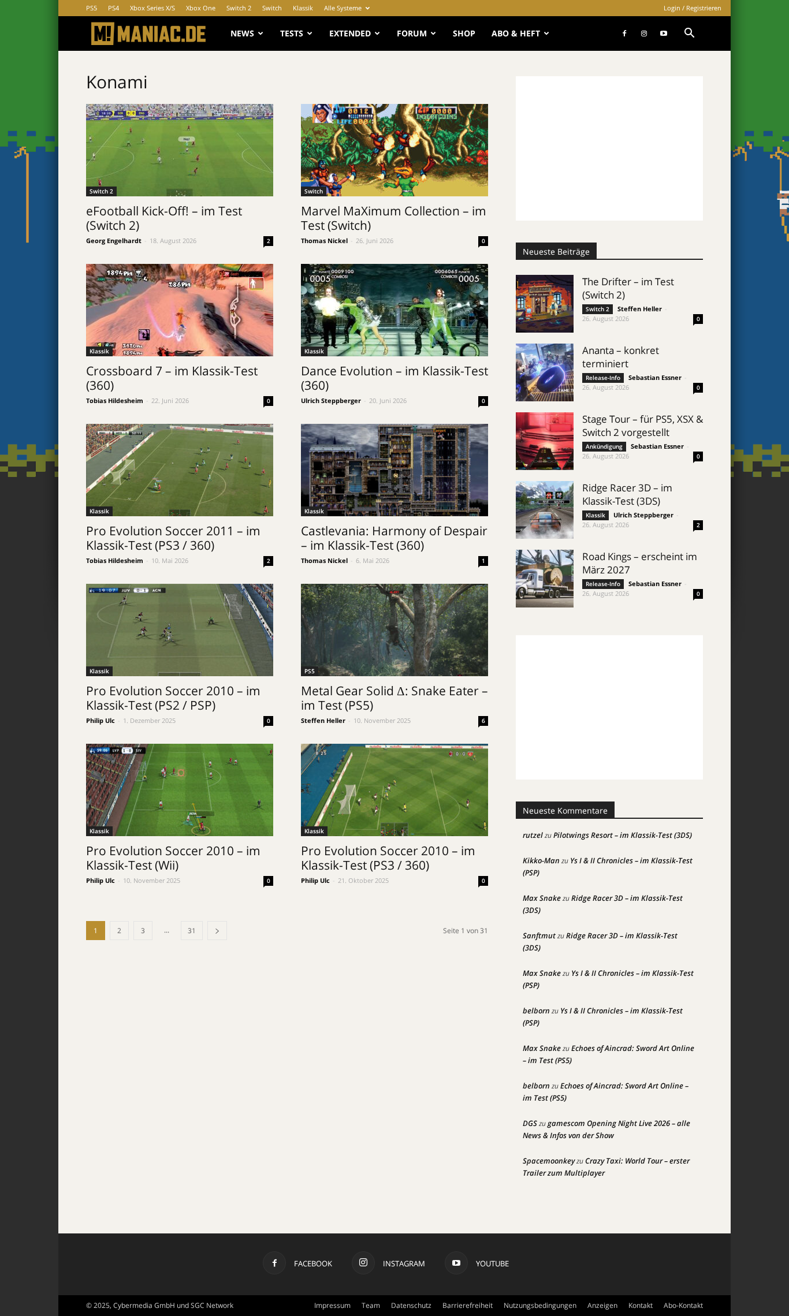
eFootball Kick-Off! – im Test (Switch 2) (164, 218)
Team (371, 1305)
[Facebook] (624, 33)
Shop (464, 33)
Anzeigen (602, 1305)
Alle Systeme (343, 7)
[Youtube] (663, 33)
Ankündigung (604, 446)
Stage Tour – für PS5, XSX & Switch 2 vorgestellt (642, 425)
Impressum (332, 1305)
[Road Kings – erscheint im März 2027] (545, 578)
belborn (536, 1010)
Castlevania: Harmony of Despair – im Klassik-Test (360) (394, 538)
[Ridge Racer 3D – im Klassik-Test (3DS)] (545, 510)
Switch (272, 7)
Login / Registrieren (692, 7)
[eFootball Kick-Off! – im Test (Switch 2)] (179, 150)
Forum (412, 33)
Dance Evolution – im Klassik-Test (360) (394, 378)
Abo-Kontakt (683, 1305)
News (242, 33)
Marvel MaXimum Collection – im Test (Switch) (393, 218)
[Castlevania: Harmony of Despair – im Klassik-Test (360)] (394, 470)
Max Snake (542, 898)
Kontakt (640, 1305)
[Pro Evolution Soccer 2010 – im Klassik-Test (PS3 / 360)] (394, 790)
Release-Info (603, 378)
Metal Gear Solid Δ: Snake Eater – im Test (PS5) (394, 698)
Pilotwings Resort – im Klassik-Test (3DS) (622, 835)
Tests (291, 33)
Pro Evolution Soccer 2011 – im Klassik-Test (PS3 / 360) (173, 538)
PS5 (91, 7)
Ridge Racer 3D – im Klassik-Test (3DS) (627, 494)
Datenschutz (411, 1305)
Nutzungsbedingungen (540, 1305)
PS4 (113, 7)
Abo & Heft (516, 33)
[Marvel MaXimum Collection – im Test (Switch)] (394, 150)
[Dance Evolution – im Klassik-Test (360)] (394, 310)
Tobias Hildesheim (114, 400)
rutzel (533, 835)
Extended (350, 33)
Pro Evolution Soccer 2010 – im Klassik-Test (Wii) (173, 857)
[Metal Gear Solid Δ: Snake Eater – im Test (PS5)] (394, 630)
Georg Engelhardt (114, 240)
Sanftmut (539, 935)
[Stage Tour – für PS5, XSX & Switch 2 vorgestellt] (545, 441)
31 (192, 930)
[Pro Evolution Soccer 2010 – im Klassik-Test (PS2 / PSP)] (179, 630)
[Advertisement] (609, 148)
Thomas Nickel (324, 240)
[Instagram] (644, 33)
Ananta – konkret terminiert (620, 357)
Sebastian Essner (655, 377)
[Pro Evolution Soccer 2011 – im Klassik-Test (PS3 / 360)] (179, 470)
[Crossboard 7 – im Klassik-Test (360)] (179, 310)
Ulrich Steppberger (331, 400)
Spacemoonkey (549, 1160)
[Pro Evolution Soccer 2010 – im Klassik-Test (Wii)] (179, 790)
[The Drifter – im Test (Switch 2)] (545, 304)
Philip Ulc (100, 720)
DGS (530, 1123)
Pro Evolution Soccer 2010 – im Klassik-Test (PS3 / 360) (388, 857)
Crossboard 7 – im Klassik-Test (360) (172, 378)
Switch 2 (238, 7)
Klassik (303, 7)
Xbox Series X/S (152, 7)
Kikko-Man (541, 860)
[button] (689, 34)
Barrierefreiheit (467, 1305)
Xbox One (200, 7)
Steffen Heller (323, 720)
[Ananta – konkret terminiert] (545, 372)
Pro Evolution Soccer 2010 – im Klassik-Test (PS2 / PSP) (173, 698)
